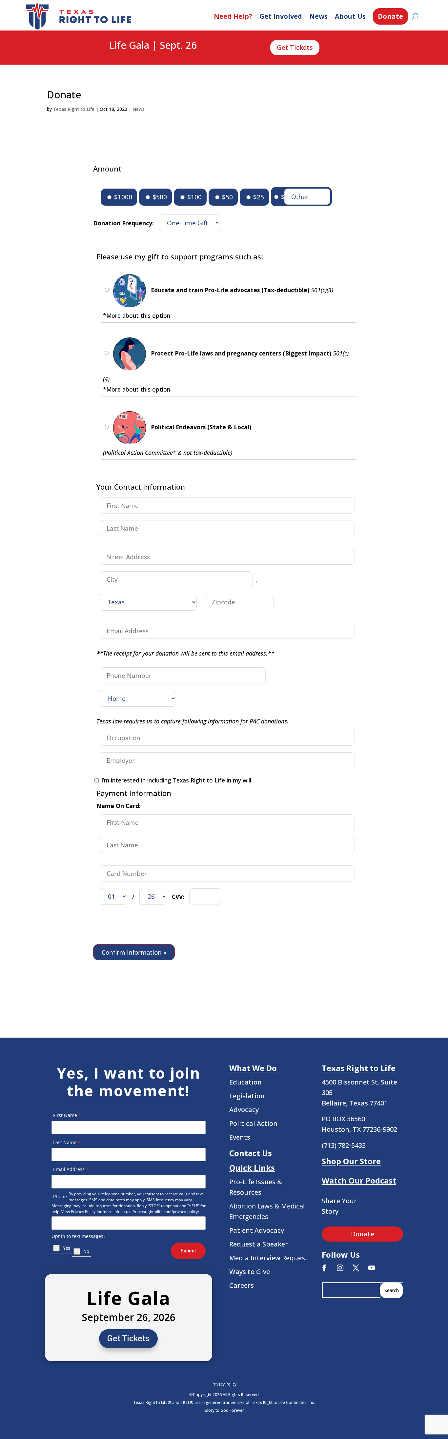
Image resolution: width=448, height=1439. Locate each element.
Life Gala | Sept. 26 (153, 45)
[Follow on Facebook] (324, 1267)
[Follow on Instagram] (340, 1267)
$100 (194, 197)
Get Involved (280, 16)
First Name (67, 1115)
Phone (60, 1196)
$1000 (122, 197)
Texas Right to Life (73, 109)
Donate (390, 16)
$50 (226, 197)
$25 (258, 197)
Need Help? (233, 16)
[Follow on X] (355, 1267)
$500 (159, 197)
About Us (350, 16)
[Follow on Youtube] (371, 1267)
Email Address (71, 1169)
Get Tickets (295, 47)
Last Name (66, 1142)
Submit (188, 1250)
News (318, 16)
